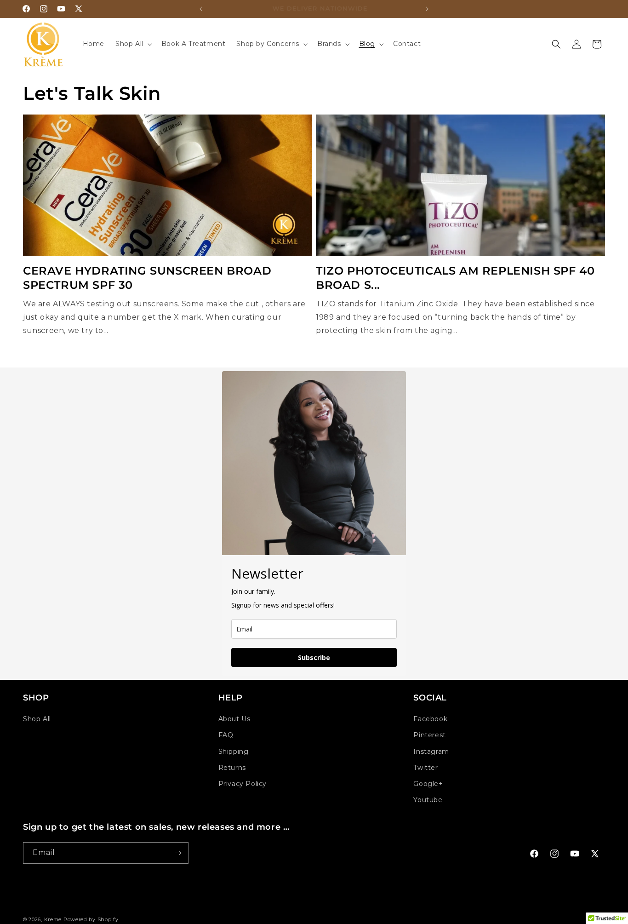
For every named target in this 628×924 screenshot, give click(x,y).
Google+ (428, 784)
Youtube (427, 800)
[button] (133, 43)
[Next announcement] (427, 8)
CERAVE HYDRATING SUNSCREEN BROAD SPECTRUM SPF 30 (147, 278)
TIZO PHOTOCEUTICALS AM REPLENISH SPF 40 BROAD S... (455, 278)
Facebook (430, 719)
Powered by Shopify (91, 919)
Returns (232, 767)
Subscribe (314, 657)
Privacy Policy (242, 784)
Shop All (37, 719)
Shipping (233, 751)
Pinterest (429, 735)
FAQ (226, 735)
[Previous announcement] (201, 8)
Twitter (425, 767)
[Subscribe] (178, 853)
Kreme (53, 919)
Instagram (431, 751)
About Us (234, 719)
